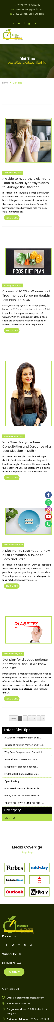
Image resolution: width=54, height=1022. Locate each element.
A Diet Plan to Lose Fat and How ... (21, 759)
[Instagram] (48, 509)
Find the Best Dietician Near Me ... (21, 773)
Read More (12, 217)
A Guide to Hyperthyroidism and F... (22, 737)
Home (5, 82)
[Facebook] (48, 494)
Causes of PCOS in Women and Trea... (24, 744)
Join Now (14, 971)
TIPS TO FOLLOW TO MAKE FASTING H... (24, 803)
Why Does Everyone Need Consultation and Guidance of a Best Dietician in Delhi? (26, 446)
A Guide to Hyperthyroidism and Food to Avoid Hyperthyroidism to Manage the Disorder (26, 183)
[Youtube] (48, 516)
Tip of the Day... (12, 781)
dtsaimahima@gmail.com (28, 9)
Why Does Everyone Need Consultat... (24, 752)
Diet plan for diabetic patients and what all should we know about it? (25, 664)
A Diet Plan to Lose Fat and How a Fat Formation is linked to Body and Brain (26, 555)
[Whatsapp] (48, 502)
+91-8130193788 (32, 4)
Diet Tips (9, 817)
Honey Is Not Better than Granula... (22, 795)
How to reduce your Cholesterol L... (22, 788)
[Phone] (48, 524)
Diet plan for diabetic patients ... (21, 766)
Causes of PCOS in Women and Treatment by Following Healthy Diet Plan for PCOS (26, 295)
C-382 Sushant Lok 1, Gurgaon (28, 13)
